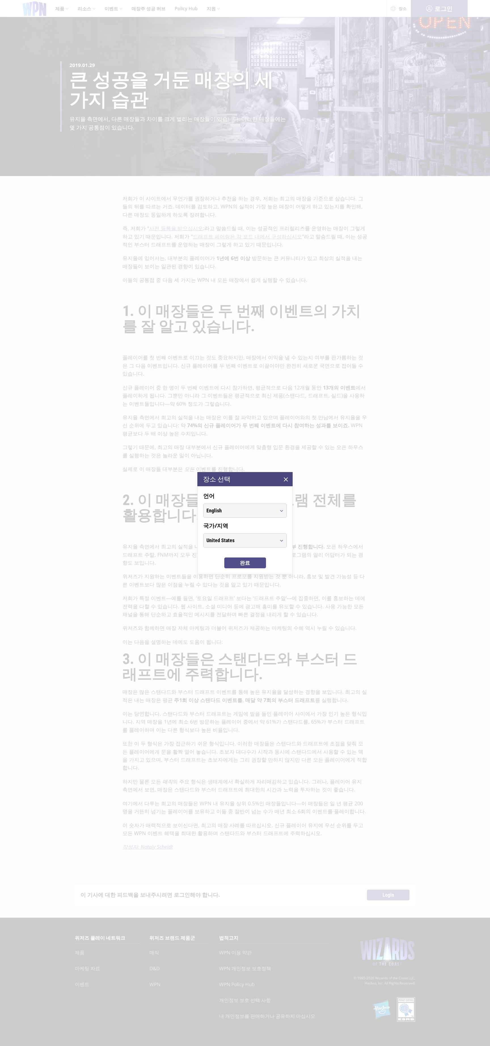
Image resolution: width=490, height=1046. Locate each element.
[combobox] (240, 510)
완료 (245, 563)
